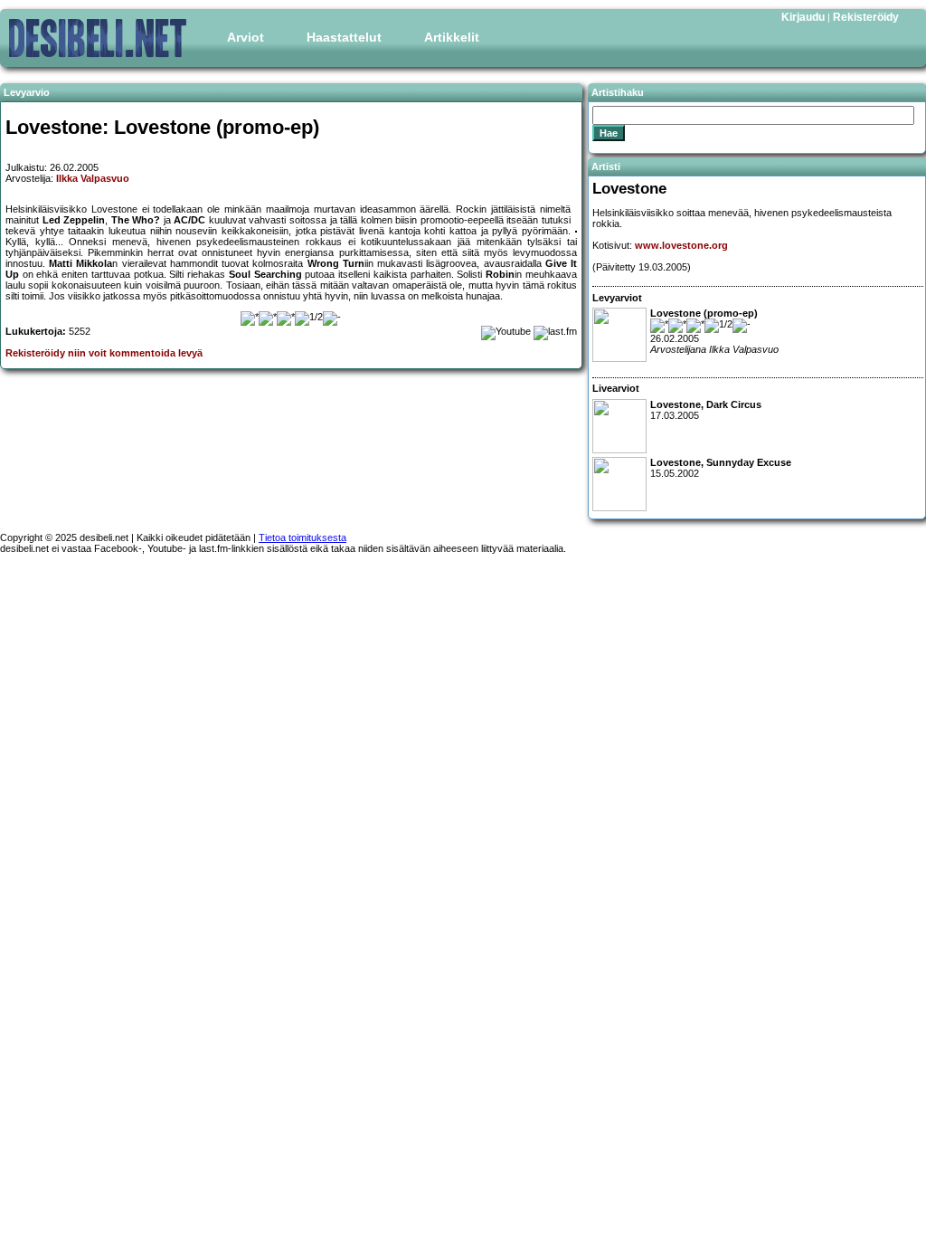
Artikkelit (451, 37)
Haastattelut (344, 37)
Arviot (245, 37)
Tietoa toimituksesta (302, 537)
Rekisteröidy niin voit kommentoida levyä (104, 352)
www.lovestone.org (681, 245)
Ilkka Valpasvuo (92, 178)
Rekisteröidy (866, 17)
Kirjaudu (803, 17)
